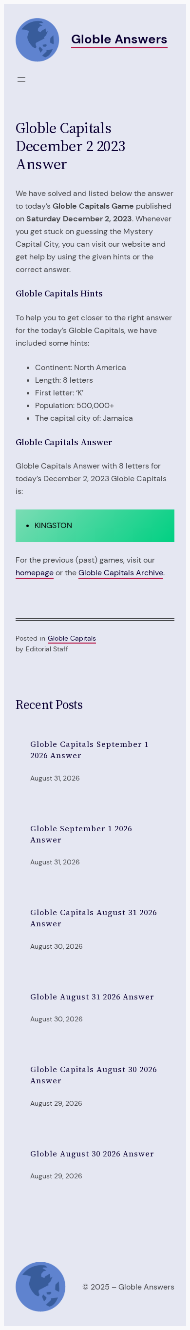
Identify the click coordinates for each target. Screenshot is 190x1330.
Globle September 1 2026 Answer (81, 834)
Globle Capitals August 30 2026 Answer (93, 1075)
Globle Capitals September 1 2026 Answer (89, 750)
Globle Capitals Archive (120, 572)
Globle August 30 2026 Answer (92, 1153)
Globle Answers (119, 39)
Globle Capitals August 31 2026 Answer (93, 918)
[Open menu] (21, 79)
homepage (35, 572)
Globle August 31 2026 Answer (92, 996)
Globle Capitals (72, 638)
